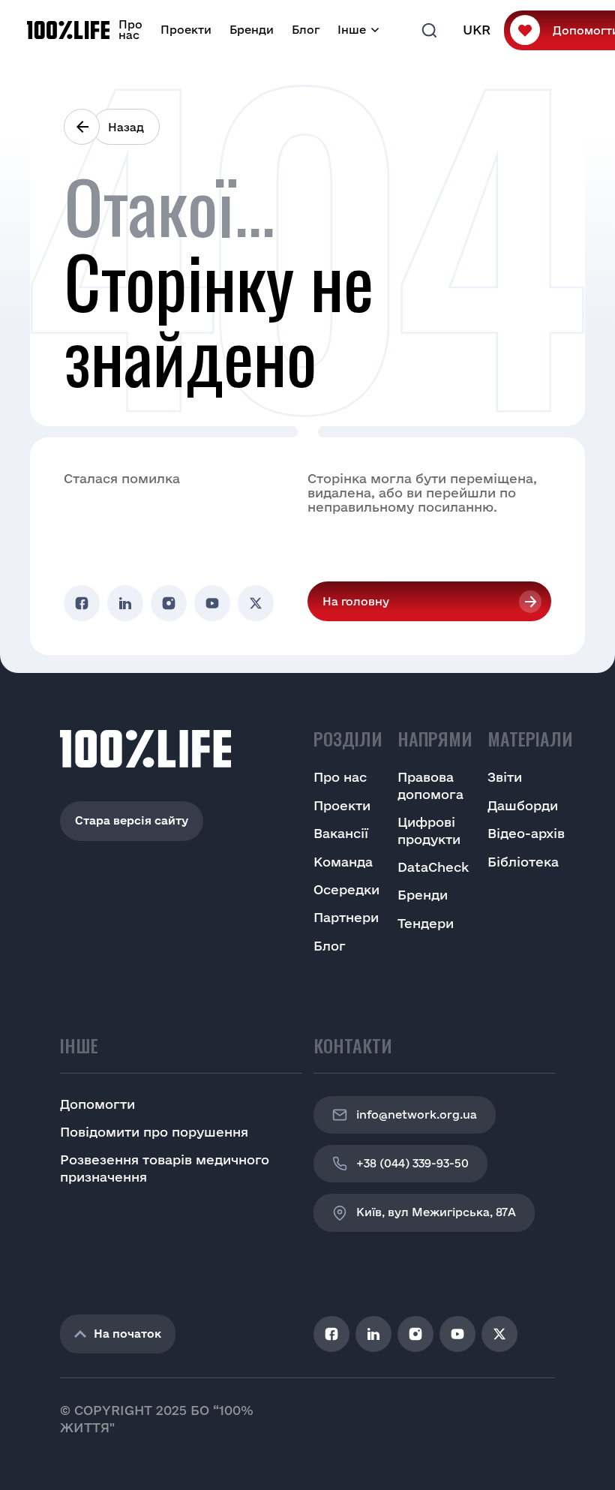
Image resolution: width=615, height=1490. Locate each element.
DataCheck (433, 867)
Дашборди (523, 805)
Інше (352, 29)
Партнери (346, 917)
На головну (355, 601)
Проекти (186, 29)
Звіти (505, 777)
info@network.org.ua (416, 1114)
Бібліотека (523, 862)
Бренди (252, 29)
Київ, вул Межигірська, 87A (436, 1212)
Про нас (130, 29)
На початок (127, 1333)
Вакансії (341, 833)
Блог (306, 29)
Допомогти (97, 1104)
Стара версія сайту (131, 820)
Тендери (426, 923)
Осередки (347, 889)
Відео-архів (526, 833)
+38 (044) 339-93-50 (412, 1163)
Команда (343, 862)
